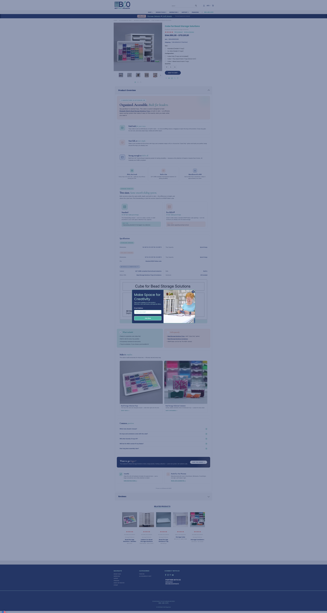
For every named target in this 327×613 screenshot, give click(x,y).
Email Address (138, 308)
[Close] (193, 292)
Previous (322, 607)
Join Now (148, 318)
